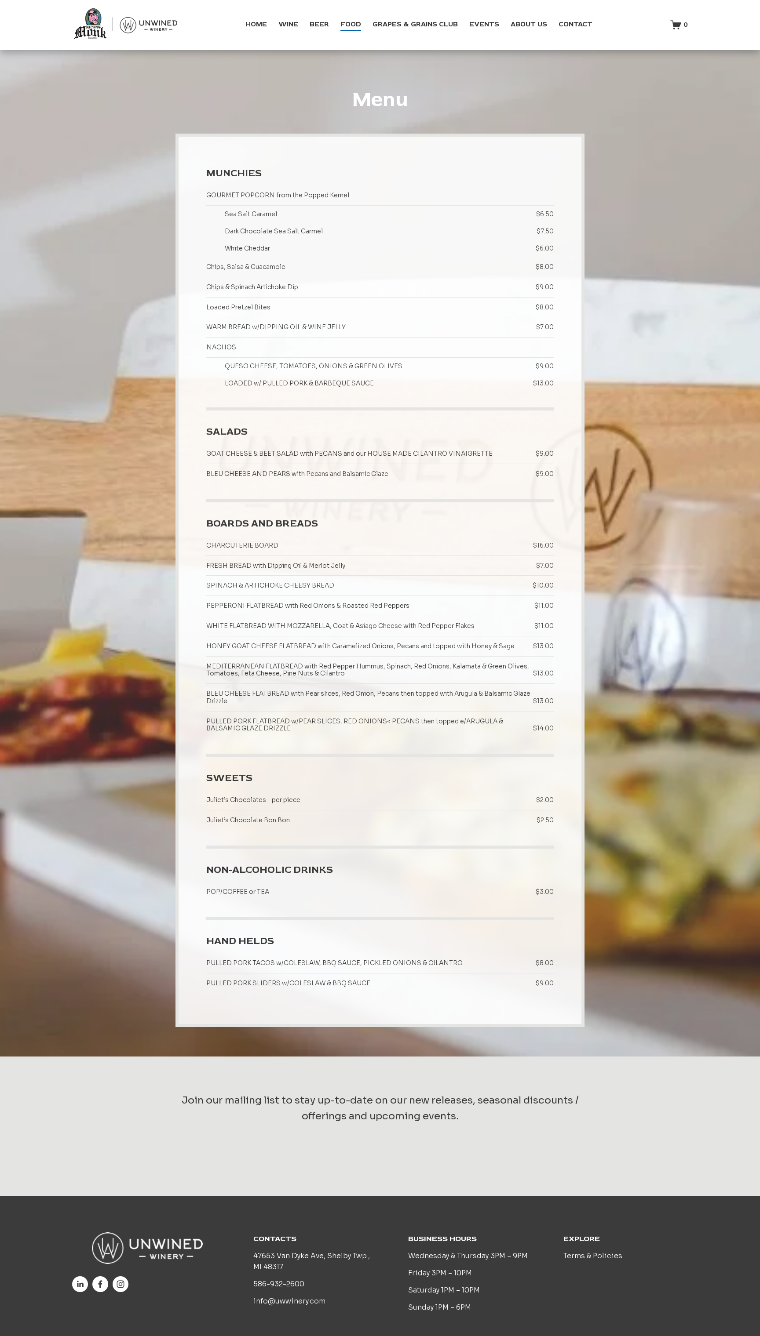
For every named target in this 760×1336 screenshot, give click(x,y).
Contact (575, 24)
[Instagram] (120, 1284)
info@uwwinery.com (289, 1301)
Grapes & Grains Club (415, 24)
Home (256, 24)
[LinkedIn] (80, 1284)
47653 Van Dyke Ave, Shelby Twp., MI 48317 (311, 1261)
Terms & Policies (592, 1256)
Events (484, 24)
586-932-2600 (278, 1284)
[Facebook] (100, 1284)
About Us (529, 24)
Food (350, 24)
